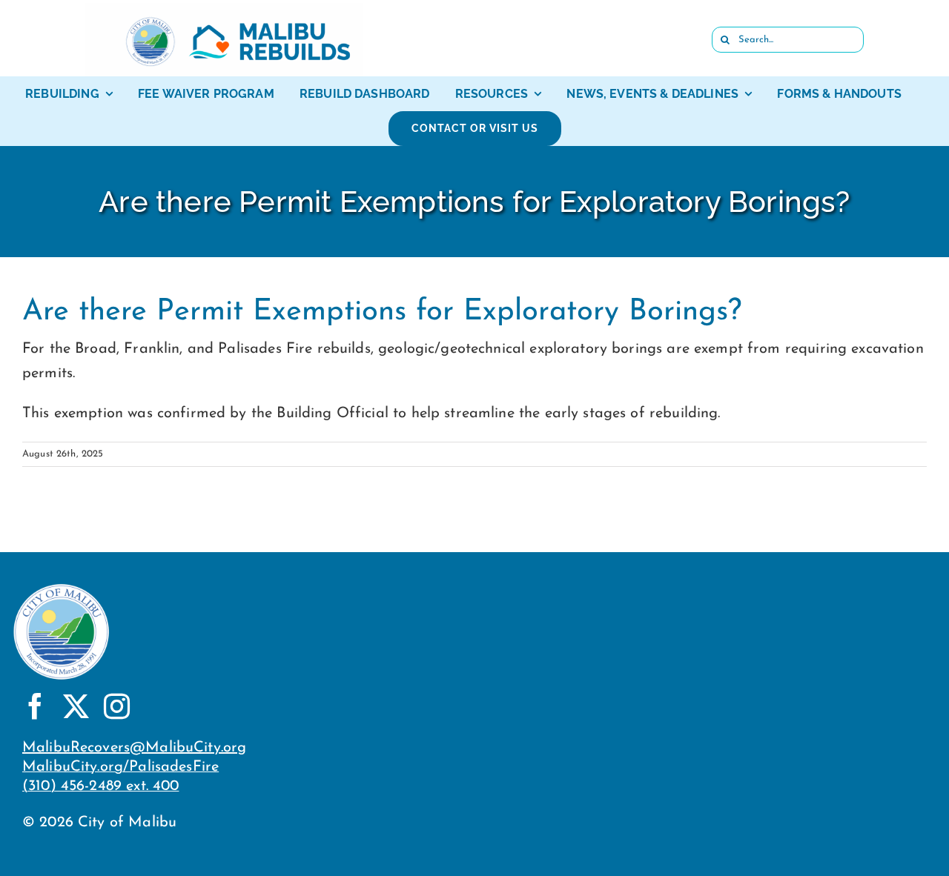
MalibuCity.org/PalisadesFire (120, 767)
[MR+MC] (224, 10)
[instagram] (117, 706)
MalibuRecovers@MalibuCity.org (134, 747)
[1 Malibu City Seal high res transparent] (61, 585)
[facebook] (35, 706)
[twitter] (76, 706)
